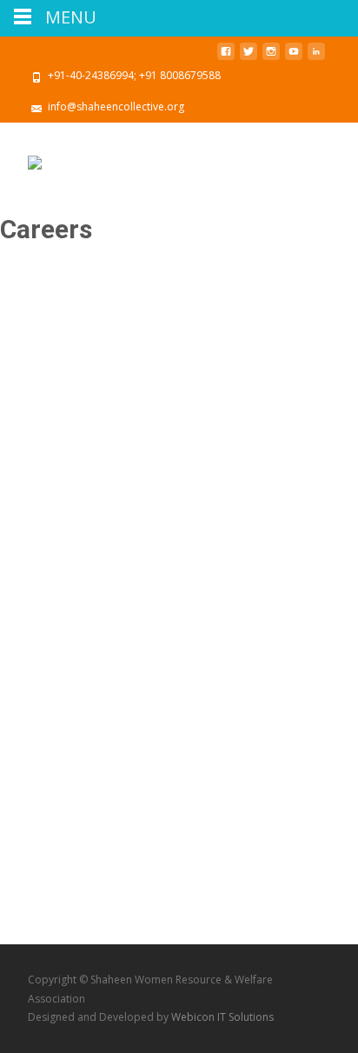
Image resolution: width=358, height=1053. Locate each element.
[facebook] (226, 58)
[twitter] (248, 58)
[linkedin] (316, 58)
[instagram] (271, 58)
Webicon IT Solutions (222, 1017)
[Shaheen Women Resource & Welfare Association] (35, 157)
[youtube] (293, 58)
